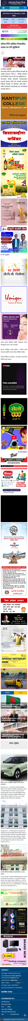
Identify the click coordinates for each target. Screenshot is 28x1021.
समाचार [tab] (7, 692)
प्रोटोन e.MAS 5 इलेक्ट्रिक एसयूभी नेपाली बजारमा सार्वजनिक (12, 783)
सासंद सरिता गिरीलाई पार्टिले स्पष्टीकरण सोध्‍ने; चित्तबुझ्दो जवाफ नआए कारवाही (14, 343)
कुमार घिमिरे (7, 1014)
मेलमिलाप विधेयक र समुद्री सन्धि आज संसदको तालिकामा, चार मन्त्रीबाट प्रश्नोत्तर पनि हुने (12, 735)
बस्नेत (5, 1007)
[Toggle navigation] (3, 7)
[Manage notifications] (25, 1015)
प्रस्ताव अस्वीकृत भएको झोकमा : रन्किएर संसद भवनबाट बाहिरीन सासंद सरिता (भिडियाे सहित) (14, 350)
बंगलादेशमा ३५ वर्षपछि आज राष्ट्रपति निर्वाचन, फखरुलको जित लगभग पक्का (12, 705)
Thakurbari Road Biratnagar (14, 26)
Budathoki (12, 983)
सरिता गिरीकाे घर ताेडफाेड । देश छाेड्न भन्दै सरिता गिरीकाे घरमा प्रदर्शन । (14, 358)
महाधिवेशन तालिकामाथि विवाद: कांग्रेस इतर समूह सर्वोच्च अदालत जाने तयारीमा (13, 719)
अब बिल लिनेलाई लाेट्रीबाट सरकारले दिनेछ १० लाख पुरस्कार (12, 873)
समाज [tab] (20, 692)
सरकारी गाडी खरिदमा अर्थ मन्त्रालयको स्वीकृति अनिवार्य (13, 828)
